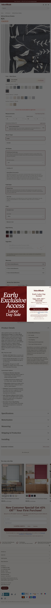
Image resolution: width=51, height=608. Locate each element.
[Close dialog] (50, 287)
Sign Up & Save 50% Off (39, 309)
